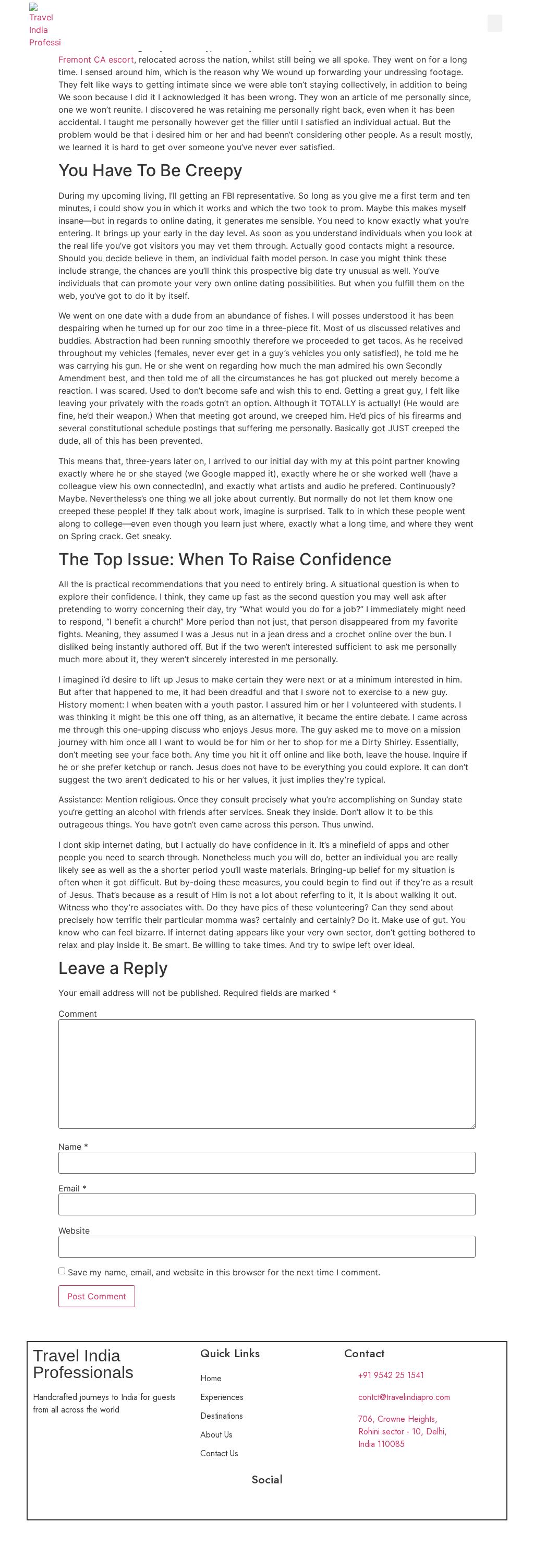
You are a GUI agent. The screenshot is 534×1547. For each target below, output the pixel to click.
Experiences (222, 1397)
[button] (495, 23)
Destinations (221, 1416)
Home (211, 1378)
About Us (216, 1435)
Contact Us (219, 1453)
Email (72, 1188)
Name (73, 1146)
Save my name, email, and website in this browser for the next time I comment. (224, 1272)
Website (74, 1230)
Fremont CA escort (96, 59)
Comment (77, 1013)
